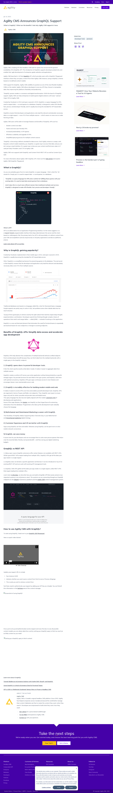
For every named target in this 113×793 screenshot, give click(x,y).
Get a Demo (64, 743)
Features (6, 777)
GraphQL (26, 76)
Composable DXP (8, 767)
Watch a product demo (25, 2)
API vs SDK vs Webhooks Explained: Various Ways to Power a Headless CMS (27, 689)
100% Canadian (72, 764)
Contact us (22, 717)
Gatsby (25, 402)
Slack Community (93, 772)
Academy (97, 2)
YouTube (91, 767)
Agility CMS (41, 479)
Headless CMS (7, 764)
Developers (7, 775)
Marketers (6, 772)
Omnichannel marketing (13, 418)
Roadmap (6, 780)
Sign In (107, 2)
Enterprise (6, 769)
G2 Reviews (92, 764)
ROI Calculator (50, 764)
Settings (20, 588)
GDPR (24, 791)
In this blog (14, 475)
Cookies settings (46, 787)
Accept (58, 787)
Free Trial (48, 743)
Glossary (35, 791)
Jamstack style (51, 398)
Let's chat (105, 7)
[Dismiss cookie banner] (76, 768)
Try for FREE (23, 714)
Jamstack (89, 39)
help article (49, 159)
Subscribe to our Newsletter (96, 775)
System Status (8, 791)
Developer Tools (80, 39)
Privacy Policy (70, 778)
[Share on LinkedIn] (75, 46)
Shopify (16, 479)
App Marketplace (29, 764)
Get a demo (22, 712)
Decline (71, 787)
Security (29, 791)
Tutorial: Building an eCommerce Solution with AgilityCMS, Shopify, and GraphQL (28, 681)
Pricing (5, 783)
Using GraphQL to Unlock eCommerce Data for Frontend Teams (23, 685)
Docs (103, 2)
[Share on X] (79, 46)
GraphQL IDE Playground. (37, 533)
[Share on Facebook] (82, 46)
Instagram (91, 769)
